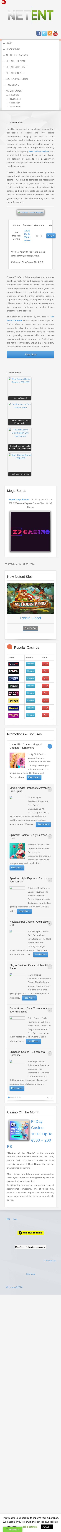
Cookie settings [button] (29, 1526)
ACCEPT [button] (47, 1527)
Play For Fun (30, 628)
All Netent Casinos (17, 55)
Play (50, 236)
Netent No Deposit (16, 67)
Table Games (15, 99)
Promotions (12, 85)
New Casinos (13, 49)
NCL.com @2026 (14, 1287)
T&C (7, 1219)
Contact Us (50, 1260)
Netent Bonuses (15, 73)
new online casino (39, 151)
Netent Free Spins (16, 61)
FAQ (15, 1219)
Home (9, 43)
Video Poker (14, 103)
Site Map (30, 1274)
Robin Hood (30, 618)
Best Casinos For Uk (17, 79)
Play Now (30, 354)
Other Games (15, 107)
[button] (20, 389)
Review (30, 664)
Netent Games (14, 91)
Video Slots (14, 95)
